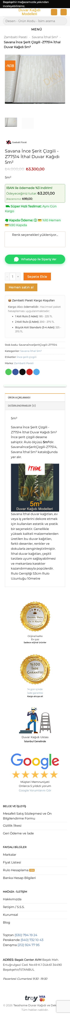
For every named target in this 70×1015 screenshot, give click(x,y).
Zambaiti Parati (15, 37)
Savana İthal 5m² (45, 37)
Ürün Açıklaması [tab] (19, 397)
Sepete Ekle (37, 276)
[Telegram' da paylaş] (36, 372)
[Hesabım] (54, 12)
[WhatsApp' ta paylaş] (8, 372)
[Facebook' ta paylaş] (15, 372)
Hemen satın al (21, 287)
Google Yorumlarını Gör (35, 790)
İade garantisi (35, 692)
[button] (5, 13)
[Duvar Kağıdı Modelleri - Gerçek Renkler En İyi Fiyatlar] (29, 12)
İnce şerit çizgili (27, 357)
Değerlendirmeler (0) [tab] (22, 405)
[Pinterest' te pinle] (29, 372)
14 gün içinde (35, 689)
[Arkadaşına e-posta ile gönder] (22, 372)
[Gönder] (62, 21)
